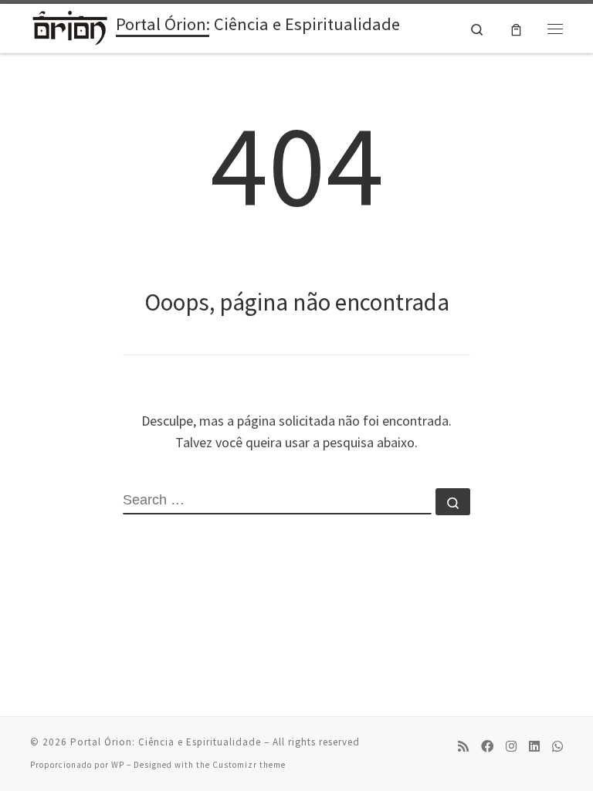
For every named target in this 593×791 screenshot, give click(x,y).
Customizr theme (249, 764)
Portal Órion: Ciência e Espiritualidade (165, 742)
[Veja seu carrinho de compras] (516, 28)
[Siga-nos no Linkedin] (534, 746)
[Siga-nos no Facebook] (487, 746)
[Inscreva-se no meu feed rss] (463, 746)
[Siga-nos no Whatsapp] (557, 746)
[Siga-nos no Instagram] (511, 746)
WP (117, 764)
